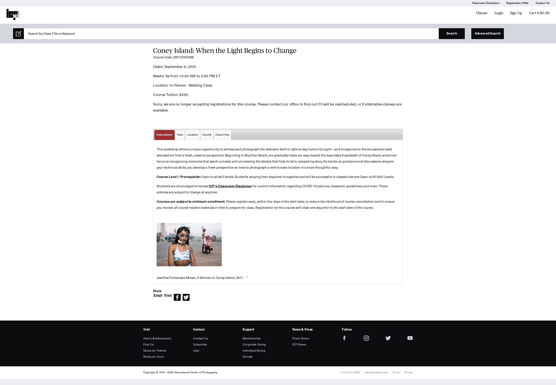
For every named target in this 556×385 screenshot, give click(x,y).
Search (452, 33)
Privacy (408, 372)
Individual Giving (254, 350)
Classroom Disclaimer (486, 3)
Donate (248, 356)
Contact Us (543, 3)
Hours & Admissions (157, 338)
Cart (539, 13)
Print (168, 295)
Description (164, 134)
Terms (396, 372)
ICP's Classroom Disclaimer (230, 186)
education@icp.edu (376, 372)
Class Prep (222, 134)
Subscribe (200, 344)
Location (192, 134)
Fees (180, 134)
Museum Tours (153, 356)
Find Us (148, 344)
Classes (481, 13)
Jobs (196, 350)
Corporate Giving (254, 344)
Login (499, 13)
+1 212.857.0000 (349, 372)
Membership (251, 338)
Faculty (206, 134)
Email (158, 295)
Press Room (300, 338)
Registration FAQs (517, 3)
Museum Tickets (154, 350)
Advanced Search (487, 33)
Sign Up (516, 13)
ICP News (299, 344)
